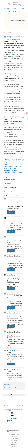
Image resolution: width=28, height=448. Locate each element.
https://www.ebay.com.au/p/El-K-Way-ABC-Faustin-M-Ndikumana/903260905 (13, 168)
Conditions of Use (14, 440)
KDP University (16, 11)
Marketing (21, 8)
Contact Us (14, 442)
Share (19, 195)
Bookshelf (6, 8)
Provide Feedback (14, 446)
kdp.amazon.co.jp (14, 444)
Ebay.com (6, 118)
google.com (7, 151)
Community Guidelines (14, 438)
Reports (14, 8)
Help (9, 11)
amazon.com (15, 54)
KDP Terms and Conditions (14, 434)
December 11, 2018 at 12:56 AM (13, 39)
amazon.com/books (14, 65)
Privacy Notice (14, 436)
